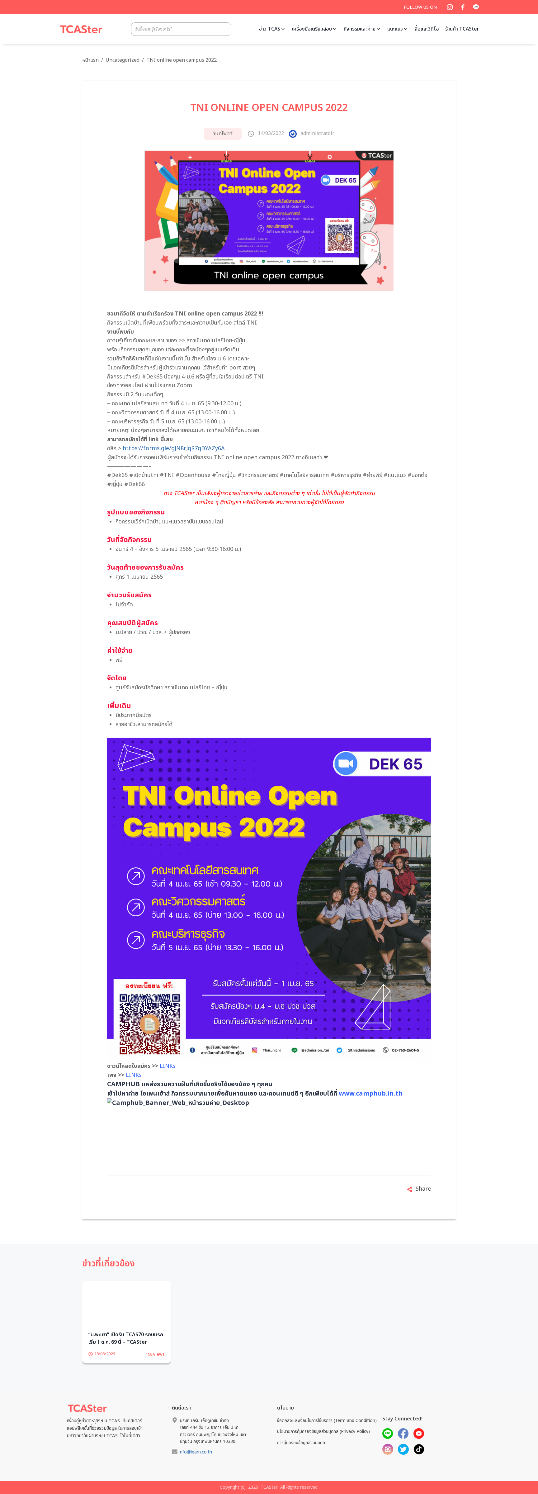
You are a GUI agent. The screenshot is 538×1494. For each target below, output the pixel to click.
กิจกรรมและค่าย (359, 29)
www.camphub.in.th (371, 1093)
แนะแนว (395, 29)
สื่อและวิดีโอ (427, 29)
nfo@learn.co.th (196, 1461)
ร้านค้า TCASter (462, 29)
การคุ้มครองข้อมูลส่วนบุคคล (301, 1452)
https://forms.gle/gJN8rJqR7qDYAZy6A (174, 448)
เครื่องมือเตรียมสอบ (312, 29)
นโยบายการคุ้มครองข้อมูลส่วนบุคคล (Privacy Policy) (323, 1441)
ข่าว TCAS (269, 29)
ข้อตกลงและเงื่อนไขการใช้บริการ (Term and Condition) (327, 1430)
